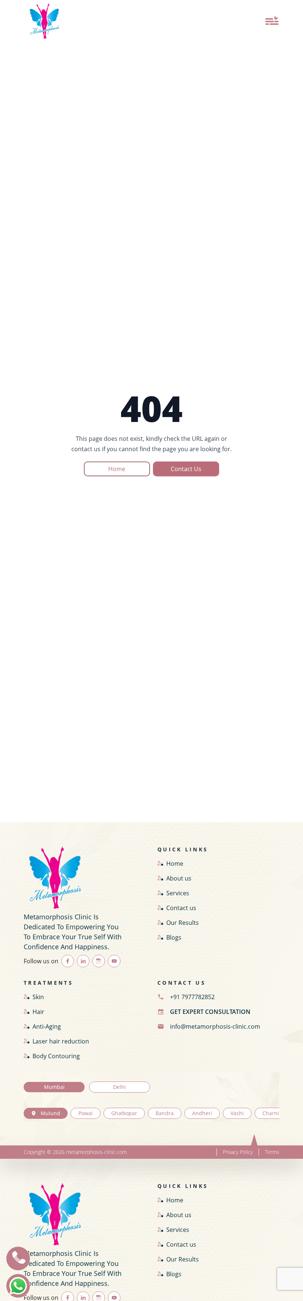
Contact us (181, 908)
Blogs (173, 937)
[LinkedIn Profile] (83, 961)
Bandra (165, 1113)
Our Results (182, 923)
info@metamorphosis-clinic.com (215, 1026)
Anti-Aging (47, 1026)
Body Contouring (56, 1056)
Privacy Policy (238, 1151)
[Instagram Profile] (98, 961)
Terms (272, 1151)
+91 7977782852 (192, 997)
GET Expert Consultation (210, 1012)
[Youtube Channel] (114, 961)
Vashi (237, 1113)
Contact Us (186, 469)
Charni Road (277, 1113)
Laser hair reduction (61, 1041)
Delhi (119, 1086)
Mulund (50, 1113)
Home (116, 469)
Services (177, 893)
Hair (38, 1012)
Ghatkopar (124, 1113)
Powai (85, 1113)
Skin (38, 997)
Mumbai (54, 1086)
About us (178, 878)
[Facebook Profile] (67, 961)
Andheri (202, 1113)
